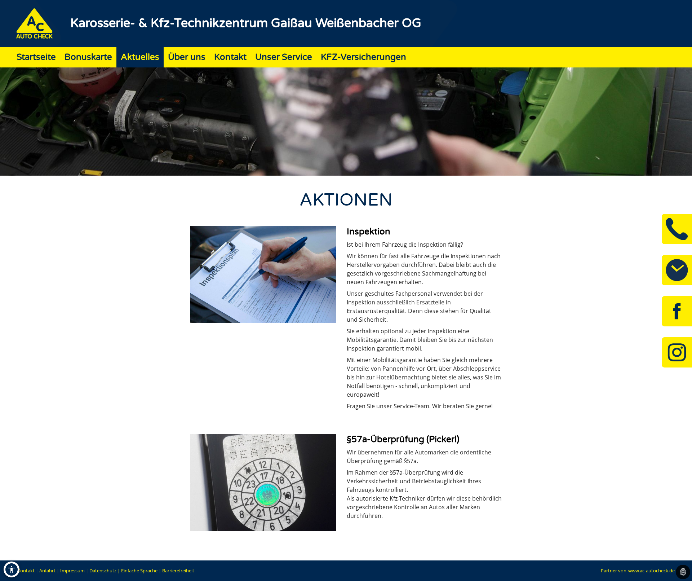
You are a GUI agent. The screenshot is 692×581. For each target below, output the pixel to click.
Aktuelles (140, 57)
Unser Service (283, 57)
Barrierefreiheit (178, 570)
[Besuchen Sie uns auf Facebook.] (677, 311)
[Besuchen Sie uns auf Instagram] (677, 352)
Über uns (186, 57)
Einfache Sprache (139, 570)
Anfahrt (47, 570)
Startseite (36, 57)
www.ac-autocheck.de (651, 570)
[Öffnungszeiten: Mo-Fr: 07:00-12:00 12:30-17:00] (677, 270)
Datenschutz (102, 570)
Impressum (72, 570)
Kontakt (230, 57)
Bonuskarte (88, 57)
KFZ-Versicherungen (363, 57)
